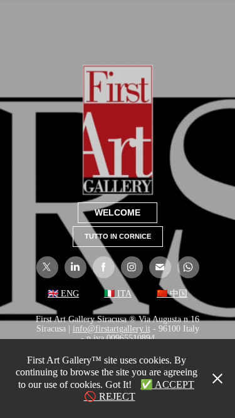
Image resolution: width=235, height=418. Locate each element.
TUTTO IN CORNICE (118, 236)
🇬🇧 (53, 293)
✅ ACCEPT (167, 384)
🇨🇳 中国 (172, 293)
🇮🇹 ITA (118, 293)
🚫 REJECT (109, 396)
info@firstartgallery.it (111, 328)
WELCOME (117, 212)
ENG (68, 293)
